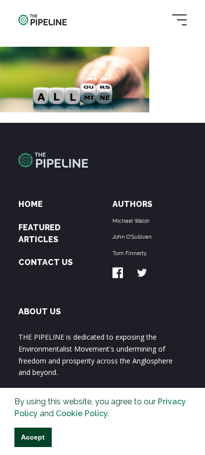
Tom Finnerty (129, 253)
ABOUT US (39, 311)
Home (30, 204)
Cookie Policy (82, 413)
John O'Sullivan (132, 237)
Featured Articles (39, 233)
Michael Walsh (131, 221)
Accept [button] (33, 437)
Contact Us (45, 262)
